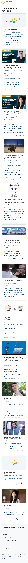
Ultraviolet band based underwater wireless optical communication (12, 67)
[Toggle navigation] (26, 2)
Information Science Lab (13, 473)
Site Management (8, 545)
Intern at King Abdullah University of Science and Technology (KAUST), (13, 483)
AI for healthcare (19, 441)
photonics (7, 80)
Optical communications (10, 77)
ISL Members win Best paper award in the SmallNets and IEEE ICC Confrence (13, 242)
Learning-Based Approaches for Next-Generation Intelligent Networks (14, 113)
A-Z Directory (6, 534)
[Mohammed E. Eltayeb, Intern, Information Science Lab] (14, 463)
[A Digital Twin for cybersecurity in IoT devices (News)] (14, 308)
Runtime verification (9, 325)
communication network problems (12, 122)
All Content (8, 537)
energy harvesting (9, 288)
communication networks (18, 34)
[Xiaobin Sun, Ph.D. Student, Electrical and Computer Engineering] (14, 389)
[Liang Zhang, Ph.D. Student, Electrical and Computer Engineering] (14, 496)
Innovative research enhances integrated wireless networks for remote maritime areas (14, 358)
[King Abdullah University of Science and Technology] (7, 2)
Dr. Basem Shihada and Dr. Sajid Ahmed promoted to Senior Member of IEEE (13, 157)
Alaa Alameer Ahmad (10, 29)
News (6, 162)
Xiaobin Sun (7, 398)
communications (8, 163)
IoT (5, 324)
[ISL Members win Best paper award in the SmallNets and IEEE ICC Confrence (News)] (14, 231)
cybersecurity (9, 324)
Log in (7, 548)
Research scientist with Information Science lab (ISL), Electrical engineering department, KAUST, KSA (14, 448)
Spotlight (10, 162)
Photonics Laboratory (20, 3)
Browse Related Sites (11, 540)
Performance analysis (17, 475)
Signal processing (8, 34)
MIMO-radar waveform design (11, 165)
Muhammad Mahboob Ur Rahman (14, 437)
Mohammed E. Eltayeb (10, 472)
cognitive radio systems (18, 288)
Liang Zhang (7, 505)
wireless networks (19, 286)
